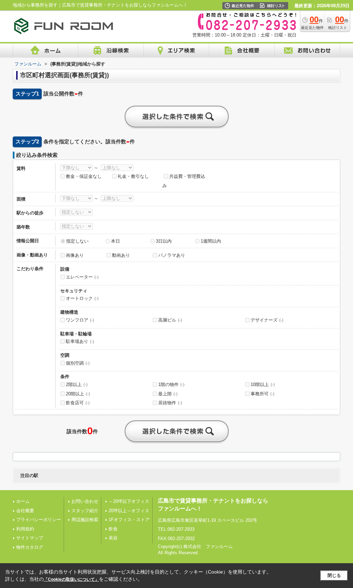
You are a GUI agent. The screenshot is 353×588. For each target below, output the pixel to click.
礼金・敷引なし (133, 176)
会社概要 (25, 510)
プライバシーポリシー (38, 519)
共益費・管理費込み (183, 181)
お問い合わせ (84, 501)
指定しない (77, 241)
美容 (113, 537)
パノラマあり (171, 255)
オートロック (82, 298)
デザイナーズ (267, 320)
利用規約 (25, 528)
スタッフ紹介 (84, 510)
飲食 (113, 528)
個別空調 (78, 363)
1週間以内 (211, 241)
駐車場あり (80, 341)
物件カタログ (29, 547)
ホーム (23, 501)
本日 (115, 241)
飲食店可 (78, 402)
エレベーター (82, 277)
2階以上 (77, 384)
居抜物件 (170, 402)
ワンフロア (80, 320)
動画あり (121, 255)
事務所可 (262, 393)
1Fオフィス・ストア (129, 519)
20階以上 (78, 393)
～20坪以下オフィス (129, 501)
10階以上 (263, 384)
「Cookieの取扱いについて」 (71, 579)
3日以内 (164, 241)
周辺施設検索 (84, 519)
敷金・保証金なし (84, 176)
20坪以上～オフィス (129, 510)
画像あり (75, 255)
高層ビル (170, 320)
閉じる (334, 575)
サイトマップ (29, 537)
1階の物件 (171, 384)
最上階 (168, 393)
